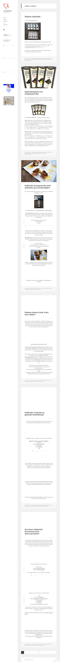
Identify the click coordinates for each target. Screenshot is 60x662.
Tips (51, 152)
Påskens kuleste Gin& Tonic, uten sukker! (37, 313)
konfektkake (27, 506)
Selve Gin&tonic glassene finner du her (39, 344)
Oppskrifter (5, 21)
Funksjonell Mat (6, 41)
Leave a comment (28, 60)
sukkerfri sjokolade (41, 568)
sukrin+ (40, 445)
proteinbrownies (31, 645)
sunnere (35, 381)
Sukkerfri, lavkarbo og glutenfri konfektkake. (34, 413)
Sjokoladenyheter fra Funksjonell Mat (34, 93)
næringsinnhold (27, 381)
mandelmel (41, 597)
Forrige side (22, 652)
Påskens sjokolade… (33, 16)
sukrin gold (40, 446)
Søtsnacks (45, 152)
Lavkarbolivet (8, 11)
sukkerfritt (49, 59)
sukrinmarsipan (48, 210)
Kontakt (5, 19)
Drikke (33, 380)
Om (4, 22)
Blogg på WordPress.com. (29, 659)
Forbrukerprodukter (34, 58)
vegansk (45, 153)
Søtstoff (49, 152)
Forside (5, 17)
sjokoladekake (35, 506)
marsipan (50, 288)
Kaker (33, 505)
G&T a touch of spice (44, 354)
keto (47, 380)
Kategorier (5, 34)
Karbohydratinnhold (49, 58)
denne (38, 438)
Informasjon (43, 58)
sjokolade (42, 59)
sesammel (41, 600)
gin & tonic (44, 380)
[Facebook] (5, 30)
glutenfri (46, 505)
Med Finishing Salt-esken (30, 356)
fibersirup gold (41, 569)
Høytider (39, 58)
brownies (41, 644)
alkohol (38, 380)
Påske (29, 59)
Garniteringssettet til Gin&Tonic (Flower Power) (38, 347)
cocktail (41, 380)
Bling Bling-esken (38, 359)
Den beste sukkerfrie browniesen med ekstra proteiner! (34, 531)
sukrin (42, 153)
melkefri (32, 153)
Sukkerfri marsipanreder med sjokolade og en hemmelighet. (38, 186)
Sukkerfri (45, 59)
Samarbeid (5, 24)
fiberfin (39, 601)
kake (49, 505)
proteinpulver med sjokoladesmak (40, 598)
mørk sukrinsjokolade (39, 210)
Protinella (47, 612)
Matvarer (26, 59)
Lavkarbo (38, 59)
